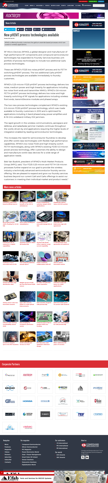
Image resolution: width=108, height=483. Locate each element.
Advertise (8, 457)
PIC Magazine (26, 449)
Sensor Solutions (28, 459)
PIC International (62, 445)
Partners (7, 454)
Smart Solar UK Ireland (29, 457)
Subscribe (70, 5)
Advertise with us (93, 1)
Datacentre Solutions (29, 462)
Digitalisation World (29, 464)
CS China (78, 5)
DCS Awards (61, 455)
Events (63, 5)
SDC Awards (61, 457)
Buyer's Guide (55, 5)
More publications (83, 1)
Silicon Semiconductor (30, 447)
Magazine (39, 5)
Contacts (8, 462)
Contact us (101, 1)
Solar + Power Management (31, 454)
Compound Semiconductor (31, 444)
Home (26, 5)
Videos (47, 5)
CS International (62, 443)
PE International (62, 448)
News (32, 5)
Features (8, 447)
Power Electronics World (30, 452)
